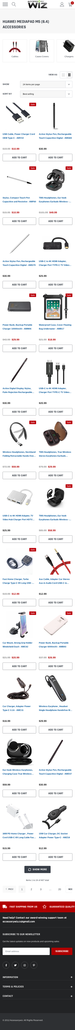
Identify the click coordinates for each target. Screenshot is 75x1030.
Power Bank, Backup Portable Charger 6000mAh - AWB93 (54, 645)
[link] (19, 116)
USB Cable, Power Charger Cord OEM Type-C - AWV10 (19, 136)
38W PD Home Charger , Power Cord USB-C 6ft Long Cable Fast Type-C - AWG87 (19, 835)
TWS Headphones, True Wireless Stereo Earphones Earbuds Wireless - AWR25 (55, 454)
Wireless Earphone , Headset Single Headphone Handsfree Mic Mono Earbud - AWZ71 (55, 708)
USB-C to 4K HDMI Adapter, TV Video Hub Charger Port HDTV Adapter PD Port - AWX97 (18, 517)
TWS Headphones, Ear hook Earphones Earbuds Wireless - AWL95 (54, 200)
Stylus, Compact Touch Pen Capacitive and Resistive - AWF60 (19, 200)
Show (6, 84)
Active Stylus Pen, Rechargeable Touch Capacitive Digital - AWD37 (55, 772)
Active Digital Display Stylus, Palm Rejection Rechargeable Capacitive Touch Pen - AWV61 (18, 390)
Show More (39, 869)
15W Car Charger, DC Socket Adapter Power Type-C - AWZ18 (54, 835)
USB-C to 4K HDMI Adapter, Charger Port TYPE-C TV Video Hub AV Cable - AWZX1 (54, 390)
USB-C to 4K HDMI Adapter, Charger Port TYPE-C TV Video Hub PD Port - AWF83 (54, 263)
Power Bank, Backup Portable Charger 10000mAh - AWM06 (17, 327)
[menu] (5, 4)
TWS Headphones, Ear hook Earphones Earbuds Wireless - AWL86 (54, 517)
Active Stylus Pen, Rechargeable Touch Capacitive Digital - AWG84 (55, 136)
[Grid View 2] (69, 75)
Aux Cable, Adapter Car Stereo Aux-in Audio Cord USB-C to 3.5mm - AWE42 (54, 581)
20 (59, 889)
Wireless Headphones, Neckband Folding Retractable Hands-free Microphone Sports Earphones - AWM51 (19, 454)
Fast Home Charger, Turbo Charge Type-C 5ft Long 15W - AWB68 (17, 581)
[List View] (63, 75)
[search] (14, 4)
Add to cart (19, 157)
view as (52, 74)
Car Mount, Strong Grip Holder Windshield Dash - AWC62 (17, 645)
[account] (62, 4)
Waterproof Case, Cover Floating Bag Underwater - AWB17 (55, 327)
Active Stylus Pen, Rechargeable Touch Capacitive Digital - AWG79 (19, 263)
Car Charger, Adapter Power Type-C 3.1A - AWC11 (17, 708)
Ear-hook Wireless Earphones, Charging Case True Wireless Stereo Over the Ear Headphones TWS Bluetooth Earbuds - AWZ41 (19, 772)
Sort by (7, 94)
